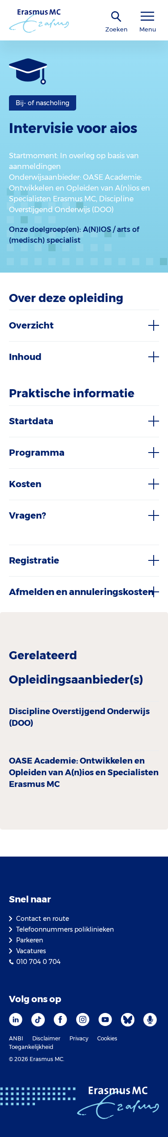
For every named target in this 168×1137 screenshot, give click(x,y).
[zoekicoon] (116, 16)
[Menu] (147, 16)
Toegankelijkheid (31, 1047)
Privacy (78, 1038)
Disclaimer (46, 1038)
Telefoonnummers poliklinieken (65, 929)
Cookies (107, 1038)
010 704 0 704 (38, 962)
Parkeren (29, 940)
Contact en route (42, 919)
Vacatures (31, 951)
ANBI (16, 1038)
